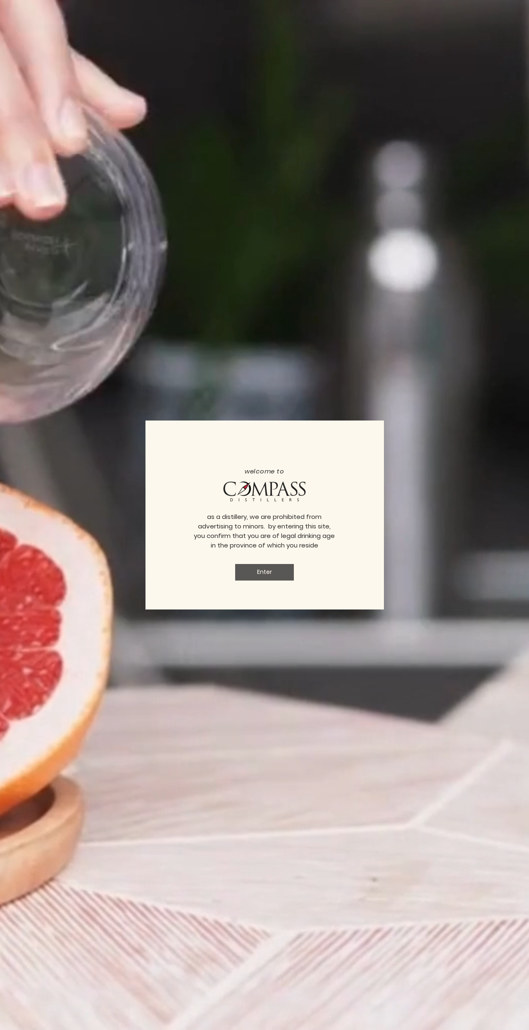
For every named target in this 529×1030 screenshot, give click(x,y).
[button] (264, 572)
